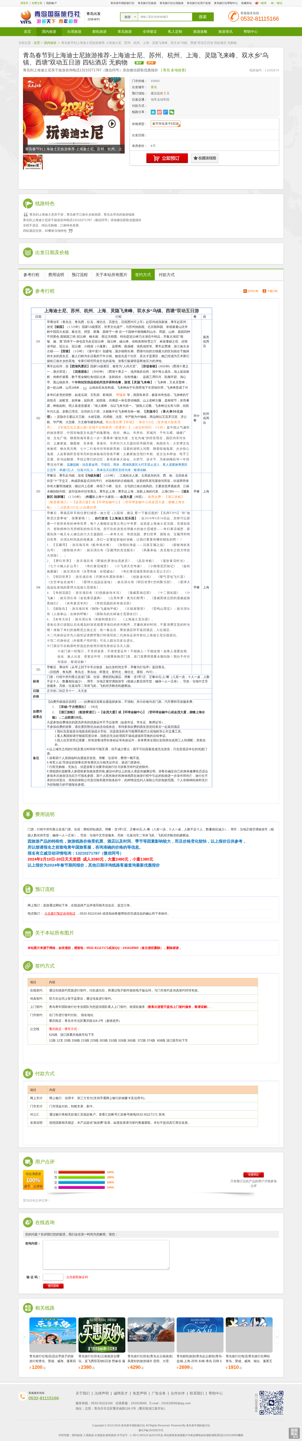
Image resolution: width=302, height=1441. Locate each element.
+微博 (263, 3)
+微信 (278, 3)
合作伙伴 (178, 1393)
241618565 (139, 1403)
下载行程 (272, 291)
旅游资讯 (225, 31)
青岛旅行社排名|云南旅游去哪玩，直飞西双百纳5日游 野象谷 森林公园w (52, 1361)
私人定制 (175, 31)
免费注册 (37, 3)
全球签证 (150, 31)
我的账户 (51, 3)
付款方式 (167, 275)
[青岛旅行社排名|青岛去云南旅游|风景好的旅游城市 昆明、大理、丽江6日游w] (101, 1335)
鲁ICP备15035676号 (151, 1430)
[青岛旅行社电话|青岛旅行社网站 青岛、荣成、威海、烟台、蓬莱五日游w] (200, 1335)
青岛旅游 (125, 31)
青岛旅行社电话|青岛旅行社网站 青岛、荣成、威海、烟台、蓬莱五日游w (200, 1361)
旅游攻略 (200, 31)
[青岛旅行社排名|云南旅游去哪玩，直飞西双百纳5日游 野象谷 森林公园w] (52, 1335)
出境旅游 (74, 31)
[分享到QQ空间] (153, 112)
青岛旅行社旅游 (147, 3)
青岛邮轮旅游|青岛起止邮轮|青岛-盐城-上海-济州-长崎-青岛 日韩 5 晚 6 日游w (151, 1361)
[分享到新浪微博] (159, 112)
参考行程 (31, 275)
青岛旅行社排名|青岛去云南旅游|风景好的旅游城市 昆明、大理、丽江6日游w (101, 1361)
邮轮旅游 (99, 31)
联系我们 (197, 1393)
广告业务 (159, 1393)
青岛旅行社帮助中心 (226, 3)
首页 (27, 31)
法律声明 (102, 1393)
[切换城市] (94, 19)
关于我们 (83, 1393)
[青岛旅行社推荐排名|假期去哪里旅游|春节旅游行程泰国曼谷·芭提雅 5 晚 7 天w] (249, 1335)
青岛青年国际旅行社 (122, 3)
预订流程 (80, 275)
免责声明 (140, 1393)
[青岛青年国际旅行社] (50, 16)
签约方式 (143, 275)
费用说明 (56, 275)
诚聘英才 (121, 1393)
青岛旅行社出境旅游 (171, 3)
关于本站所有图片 (111, 275)
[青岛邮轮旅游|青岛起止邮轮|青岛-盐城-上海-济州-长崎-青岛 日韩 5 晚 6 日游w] (151, 1335)
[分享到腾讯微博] (165, 112)
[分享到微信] (171, 112)
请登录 (24, 3)
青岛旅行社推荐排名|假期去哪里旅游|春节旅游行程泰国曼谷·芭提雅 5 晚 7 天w (248, 1361)
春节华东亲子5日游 (165, 123)
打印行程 (253, 291)
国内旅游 (49, 31)
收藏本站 (246, 3)
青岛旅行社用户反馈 (199, 3)
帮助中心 (251, 31)
